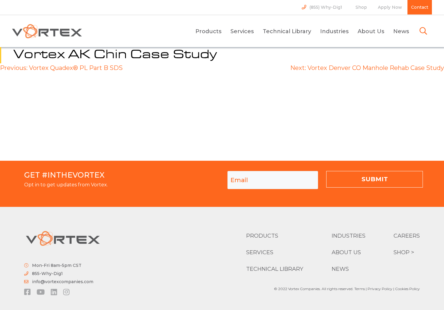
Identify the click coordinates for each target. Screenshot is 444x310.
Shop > (404, 252)
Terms (359, 288)
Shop (361, 7)
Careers (407, 235)
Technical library (274, 269)
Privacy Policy (380, 288)
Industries (334, 31)
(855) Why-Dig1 (325, 7)
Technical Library (287, 31)
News (401, 31)
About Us (371, 31)
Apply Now (390, 7)
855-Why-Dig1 (47, 273)
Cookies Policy (407, 288)
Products (208, 31)
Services (242, 31)
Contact (419, 7)
